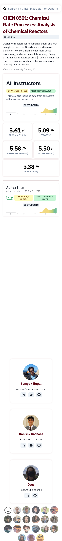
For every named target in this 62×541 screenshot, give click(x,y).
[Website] (31, 394)
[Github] (39, 394)
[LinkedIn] (23, 394)
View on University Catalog (17, 69)
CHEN (9, 18)
